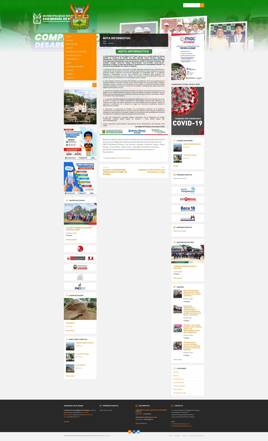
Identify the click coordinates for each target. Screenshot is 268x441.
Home (104, 43)
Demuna (175, 375)
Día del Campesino (179, 386)
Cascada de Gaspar (82, 354)
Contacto (184, 435)
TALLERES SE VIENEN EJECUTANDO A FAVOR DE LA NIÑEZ (79, 229)
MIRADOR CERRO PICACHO (84, 343)
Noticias (111, 43)
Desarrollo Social (178, 382)
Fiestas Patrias (178, 389)
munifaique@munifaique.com (180, 424)
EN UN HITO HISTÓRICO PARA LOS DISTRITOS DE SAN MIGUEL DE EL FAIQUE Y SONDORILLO (192, 293)
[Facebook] (134, 432)
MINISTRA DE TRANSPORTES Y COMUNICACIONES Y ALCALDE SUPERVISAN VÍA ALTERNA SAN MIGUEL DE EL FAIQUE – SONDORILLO (192, 310)
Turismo (69, 326)
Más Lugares (70, 330)
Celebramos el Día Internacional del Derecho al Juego (151, 171)
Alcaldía (175, 372)
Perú (78, 417)
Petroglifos (70, 323)
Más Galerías (177, 278)
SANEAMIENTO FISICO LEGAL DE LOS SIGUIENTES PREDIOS (151, 411)
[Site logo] (79, 29)
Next (163, 167)
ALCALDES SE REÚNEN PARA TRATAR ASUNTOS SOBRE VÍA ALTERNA (115, 172)
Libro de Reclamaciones (196, 435)
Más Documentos (141, 423)
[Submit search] (202, 5)
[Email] (129, 432)
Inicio (171, 435)
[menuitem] (80, 37)
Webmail (177, 435)
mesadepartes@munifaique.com (181, 426)
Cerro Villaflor (81, 365)
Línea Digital (107, 435)
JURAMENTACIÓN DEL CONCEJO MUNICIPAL (184, 267)
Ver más (175, 166)
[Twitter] (138, 432)
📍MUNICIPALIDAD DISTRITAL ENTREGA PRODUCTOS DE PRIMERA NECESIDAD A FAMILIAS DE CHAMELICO (191, 346)
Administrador (120, 158)
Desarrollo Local (178, 379)
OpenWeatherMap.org (83, 121)
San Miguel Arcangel (179, 393)
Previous (106, 167)
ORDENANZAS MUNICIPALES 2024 (146, 417)
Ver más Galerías (71, 239)
